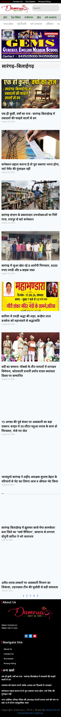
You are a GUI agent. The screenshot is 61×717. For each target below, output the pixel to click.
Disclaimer (30, 1)
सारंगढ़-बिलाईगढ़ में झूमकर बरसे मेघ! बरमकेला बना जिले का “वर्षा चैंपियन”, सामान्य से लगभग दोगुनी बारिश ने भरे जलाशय (28, 531)
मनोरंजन (29, 17)
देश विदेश (16, 17)
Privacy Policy (44, 1)
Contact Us (18, 1)
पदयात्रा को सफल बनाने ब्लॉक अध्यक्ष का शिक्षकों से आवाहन (26, 685)
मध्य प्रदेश (8, 23)
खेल (39, 17)
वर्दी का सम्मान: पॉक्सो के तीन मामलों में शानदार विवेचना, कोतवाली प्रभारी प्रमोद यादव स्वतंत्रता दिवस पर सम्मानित (28, 371)
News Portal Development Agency (39, 711)
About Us (5, 1)
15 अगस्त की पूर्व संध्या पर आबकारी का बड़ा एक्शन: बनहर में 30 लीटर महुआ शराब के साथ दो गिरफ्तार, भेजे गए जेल (29, 426)
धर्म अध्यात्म (51, 17)
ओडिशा (49, 23)
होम (5, 17)
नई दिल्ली (21, 23)
